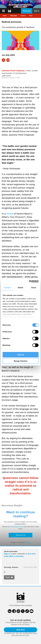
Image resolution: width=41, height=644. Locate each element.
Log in (28, 542)
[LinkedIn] (9, 611)
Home (5, 15)
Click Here (20, 630)
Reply (7, 577)
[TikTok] (27, 611)
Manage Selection (20, 361)
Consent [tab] (7, 287)
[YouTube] (31, 611)
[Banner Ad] (20, 4)
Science (23, 15)
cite (8, 60)
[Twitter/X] (23, 611)
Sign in (7, 554)
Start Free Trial (20, 535)
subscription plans (17, 526)
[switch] (35, 331)
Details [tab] (20, 287)
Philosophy (13, 15)
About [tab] (33, 287)
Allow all (20, 355)
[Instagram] (18, 611)
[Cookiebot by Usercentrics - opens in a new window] (29, 281)
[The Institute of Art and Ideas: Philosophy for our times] (3, 11)
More (30, 15)
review (9, 213)
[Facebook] (14, 611)
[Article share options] (3, 60)
